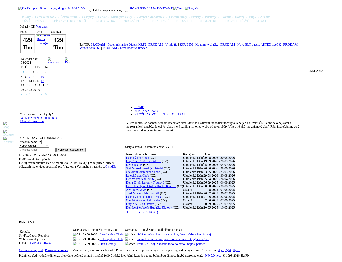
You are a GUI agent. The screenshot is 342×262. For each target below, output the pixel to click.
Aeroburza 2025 (136, 189)
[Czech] (178, 8)
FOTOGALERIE (184, 21)
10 (42, 76)
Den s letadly (134, 164)
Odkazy (26, 17)
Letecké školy (178, 17)
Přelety (195, 17)
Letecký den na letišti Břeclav (144, 196)
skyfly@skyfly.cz (40, 242)
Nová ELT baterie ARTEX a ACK (250, 44)
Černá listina (69, 17)
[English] (191, 8)
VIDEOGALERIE (208, 21)
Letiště (102, 17)
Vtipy (252, 17)
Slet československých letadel (144, 168)
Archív (264, 17)
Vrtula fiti (163, 44)
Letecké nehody (45, 17)
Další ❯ (154, 212)
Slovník (226, 17)
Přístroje (210, 17)
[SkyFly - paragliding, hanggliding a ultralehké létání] (52, 8)
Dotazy (239, 17)
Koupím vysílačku (199, 44)
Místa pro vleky (121, 17)
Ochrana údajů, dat (31, 250)
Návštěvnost (213, 255)
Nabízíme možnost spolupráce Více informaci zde (38, 119)
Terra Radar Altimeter (125, 48)
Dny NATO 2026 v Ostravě (143, 161)
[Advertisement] (43, 194)
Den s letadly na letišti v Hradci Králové (151, 186)
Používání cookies (56, 250)
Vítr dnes (42, 26)
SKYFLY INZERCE (106, 21)
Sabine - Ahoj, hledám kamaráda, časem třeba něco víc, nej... (175, 234)
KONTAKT (165, 8)
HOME (134, 8)
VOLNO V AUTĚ (160, 21)
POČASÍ (25, 21)
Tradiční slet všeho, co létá (142, 193)
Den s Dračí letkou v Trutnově (145, 182)
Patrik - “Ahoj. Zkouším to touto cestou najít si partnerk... (173, 244)
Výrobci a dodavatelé (150, 17)
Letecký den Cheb (137, 157)
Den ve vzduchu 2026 (140, 179)
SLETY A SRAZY (146, 110)
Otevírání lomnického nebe (143, 172)
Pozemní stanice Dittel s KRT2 (118, 44)
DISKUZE (261, 21)
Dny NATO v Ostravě (140, 204)
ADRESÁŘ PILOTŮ (134, 21)
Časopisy (88, 17)
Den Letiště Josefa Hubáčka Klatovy (149, 207)
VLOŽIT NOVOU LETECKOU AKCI (159, 114)
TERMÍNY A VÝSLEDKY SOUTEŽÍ (67, 21)
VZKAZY (39, 21)
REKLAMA (148, 8)
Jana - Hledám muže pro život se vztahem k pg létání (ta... (173, 239)
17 (42, 81)
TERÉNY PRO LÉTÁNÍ (236, 21)
